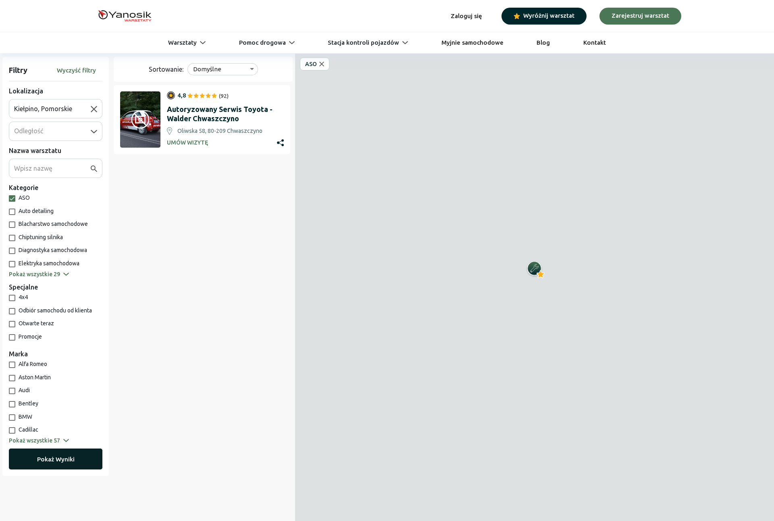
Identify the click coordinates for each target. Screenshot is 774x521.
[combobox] (52, 108)
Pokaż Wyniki (56, 459)
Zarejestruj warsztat (640, 15)
